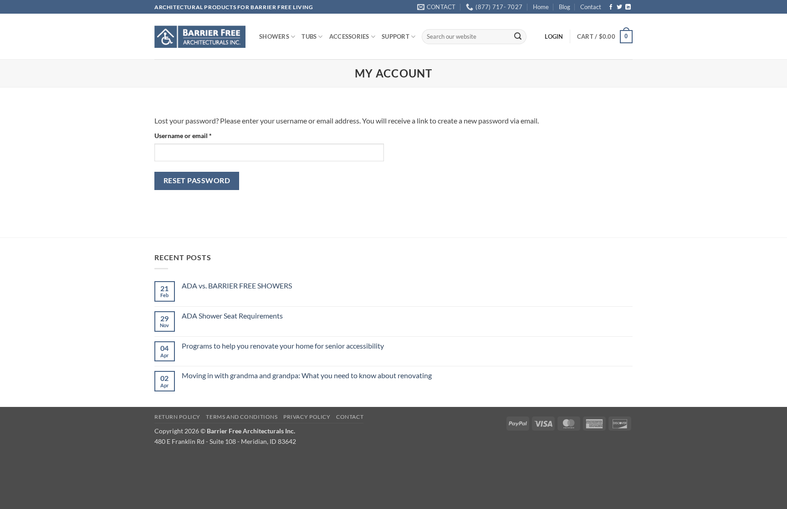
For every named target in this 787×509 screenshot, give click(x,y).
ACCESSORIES (349, 36)
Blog (564, 6)
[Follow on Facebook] (610, 7)
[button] (605, 37)
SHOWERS (274, 36)
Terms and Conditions (241, 416)
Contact (590, 6)
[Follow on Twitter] (619, 7)
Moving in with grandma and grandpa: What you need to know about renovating (307, 375)
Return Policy (177, 416)
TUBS (309, 36)
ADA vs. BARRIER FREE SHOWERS (237, 285)
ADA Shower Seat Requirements (232, 315)
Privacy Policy (307, 416)
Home (541, 6)
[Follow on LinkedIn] (628, 7)
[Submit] (518, 37)
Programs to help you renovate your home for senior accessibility (283, 345)
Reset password (197, 180)
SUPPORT (395, 36)
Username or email (195, 135)
